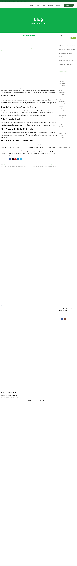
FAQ (43, 321)
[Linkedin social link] (18, 159)
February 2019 (62, 128)
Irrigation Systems (31, 321)
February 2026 (62, 83)
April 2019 (61, 126)
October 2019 (62, 113)
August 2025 (61, 94)
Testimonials (45, 316)
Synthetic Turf (30, 316)
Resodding (29, 314)
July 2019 (61, 119)
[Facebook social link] (74, 1)
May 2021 (61, 97)
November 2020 (62, 104)
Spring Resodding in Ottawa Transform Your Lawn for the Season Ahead (67, 55)
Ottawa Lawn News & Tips (40, 23)
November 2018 (62, 133)
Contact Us (44, 323)
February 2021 (62, 101)
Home (31, 23)
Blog (43, 318)
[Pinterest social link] (15, 159)
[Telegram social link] (21, 159)
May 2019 (61, 124)
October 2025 (62, 90)
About (43, 311)
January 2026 (62, 85)
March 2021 (61, 99)
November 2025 (62, 88)
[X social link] (12, 159)
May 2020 (61, 108)
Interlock (29, 309)
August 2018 (61, 135)
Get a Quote (68, 5)
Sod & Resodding (62, 149)
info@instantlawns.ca (66, 312)
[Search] (76, 5)
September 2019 (62, 115)
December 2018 (62, 131)
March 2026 (61, 81)
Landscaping (30, 318)
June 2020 (61, 106)
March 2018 (61, 137)
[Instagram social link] (75, 1)
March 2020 (61, 110)
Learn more (26, 155)
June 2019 (61, 122)
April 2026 (61, 79)
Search (60, 35)
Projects (44, 314)
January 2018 (62, 140)
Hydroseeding (30, 311)
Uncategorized (62, 152)
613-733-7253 (63, 316)
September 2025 (62, 92)
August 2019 (61, 117)
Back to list (29, 165)
